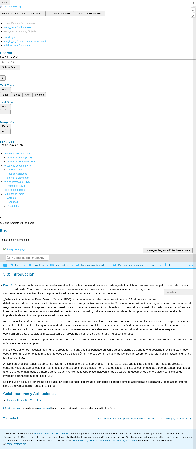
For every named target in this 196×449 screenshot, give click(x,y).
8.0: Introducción (11, 408)
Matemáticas (62, 265)
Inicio (18, 265)
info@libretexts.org (15, 444)
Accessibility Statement (124, 440)
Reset (5, 89)
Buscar (9, 258)
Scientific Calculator (18, 177)
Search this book (9, 56)
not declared (44, 408)
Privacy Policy (80, 440)
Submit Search (10, 67)
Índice (173, 292)
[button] (12, 202)
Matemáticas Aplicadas (94, 265)
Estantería (38, 265)
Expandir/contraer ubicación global (191, 264)
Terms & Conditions (99, 440)
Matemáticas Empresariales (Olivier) (137, 265)
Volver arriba (9, 418)
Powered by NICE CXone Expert (52, 433)
